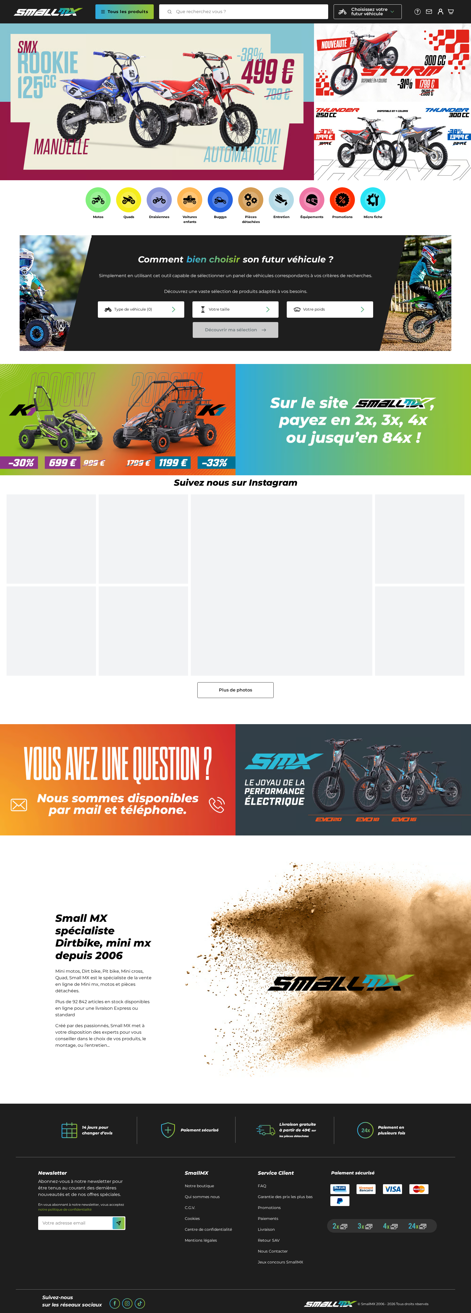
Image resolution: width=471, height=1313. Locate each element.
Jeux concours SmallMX (280, 1262)
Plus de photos (235, 690)
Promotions (269, 1207)
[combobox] (249, 11)
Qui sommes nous (202, 1196)
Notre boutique (199, 1185)
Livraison (266, 1229)
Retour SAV (269, 1240)
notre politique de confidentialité (65, 1209)
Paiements (268, 1218)
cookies (192, 1218)
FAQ (262, 1185)
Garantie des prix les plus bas (285, 1196)
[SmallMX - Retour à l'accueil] (51, 12)
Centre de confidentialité (208, 1229)
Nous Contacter (273, 1251)
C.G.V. (190, 1207)
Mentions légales (201, 1240)
